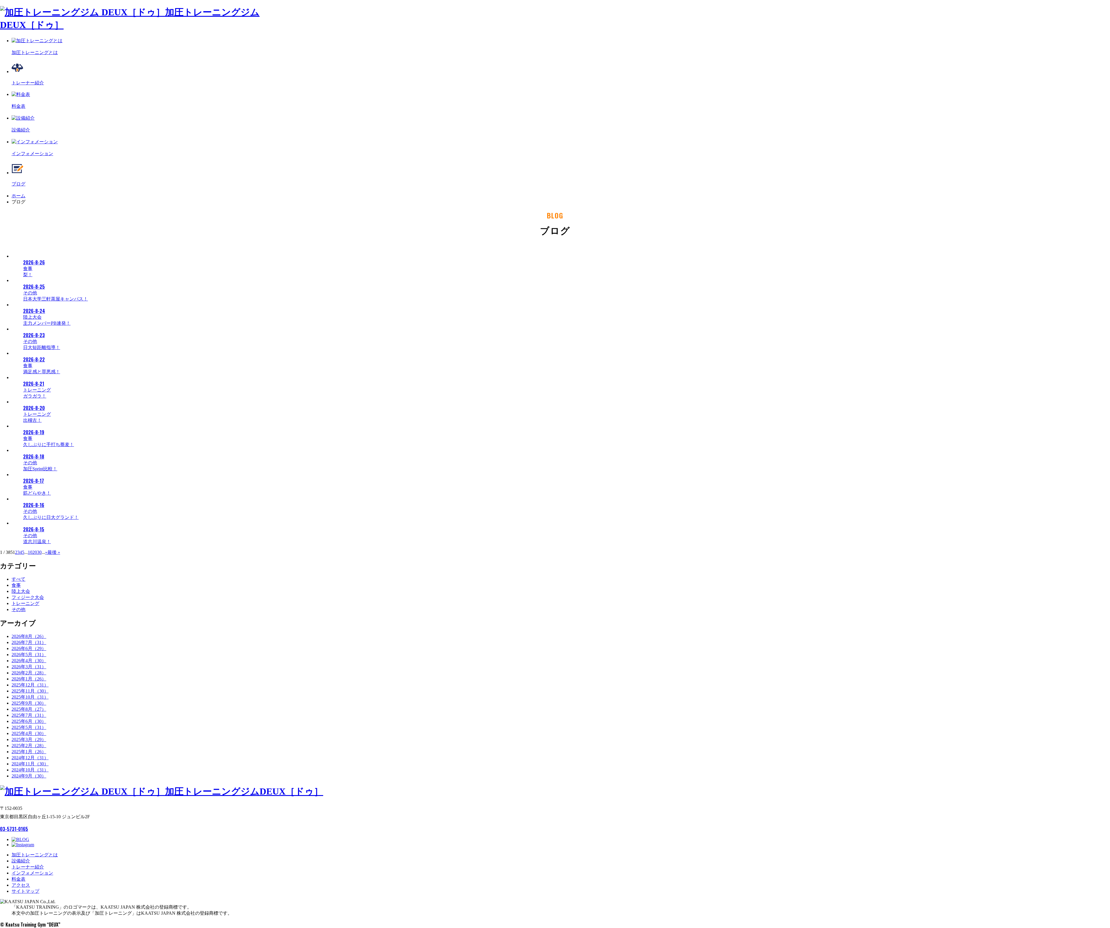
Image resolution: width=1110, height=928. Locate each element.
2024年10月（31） (30, 769)
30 (39, 552)
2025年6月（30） (29, 721)
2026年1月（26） (29, 678)
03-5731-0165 (14, 828)
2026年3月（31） (29, 666)
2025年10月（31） (30, 697)
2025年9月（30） (29, 703)
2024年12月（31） (30, 757)
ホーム (18, 195)
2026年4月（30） (29, 660)
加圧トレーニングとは (35, 854)
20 (34, 552)
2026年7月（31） (29, 642)
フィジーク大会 (28, 597)
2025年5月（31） (29, 727)
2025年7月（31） (29, 715)
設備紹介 (21, 860)
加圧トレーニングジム (244, 791)
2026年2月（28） (29, 672)
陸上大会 (21, 591)
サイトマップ (25, 891)
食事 (16, 585)
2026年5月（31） (29, 654)
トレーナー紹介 (28, 866)
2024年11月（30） (30, 763)
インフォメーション (32, 873)
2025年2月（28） (29, 745)
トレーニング (25, 603)
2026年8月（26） (29, 636)
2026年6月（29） (29, 648)
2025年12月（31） (30, 684)
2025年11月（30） (30, 690)
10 (30, 552)
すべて (18, 579)
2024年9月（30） (29, 775)
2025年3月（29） (29, 739)
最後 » (53, 552)
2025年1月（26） (29, 751)
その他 (18, 609)
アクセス (21, 885)
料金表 (18, 879)
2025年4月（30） (29, 733)
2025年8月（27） (29, 709)
